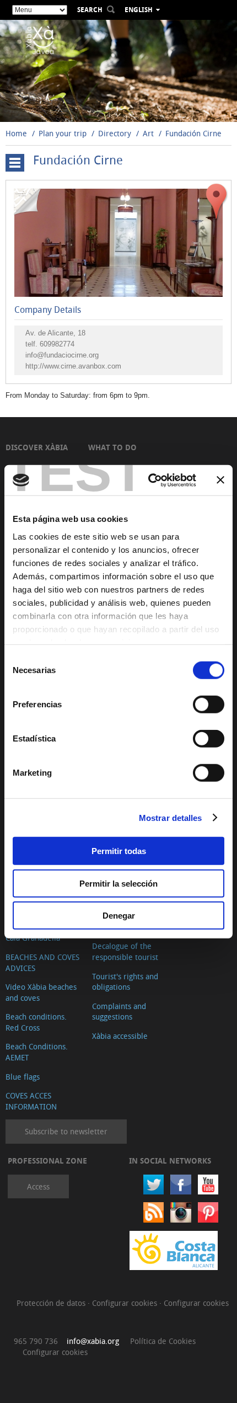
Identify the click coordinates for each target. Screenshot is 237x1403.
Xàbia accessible (120, 1036)
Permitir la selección (118, 883)
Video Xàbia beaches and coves (41, 992)
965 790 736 (36, 1341)
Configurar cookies (125, 1303)
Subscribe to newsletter (66, 1131)
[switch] (208, 704)
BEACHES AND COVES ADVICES (42, 962)
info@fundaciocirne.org (62, 355)
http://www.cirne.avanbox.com (73, 366)
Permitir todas (118, 851)
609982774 (57, 344)
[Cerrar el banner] (220, 480)
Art (149, 133)
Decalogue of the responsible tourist (125, 951)
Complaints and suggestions (119, 1011)
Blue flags (23, 1076)
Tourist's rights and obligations (125, 982)
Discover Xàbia (37, 447)
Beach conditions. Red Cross (36, 1022)
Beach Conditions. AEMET (37, 1052)
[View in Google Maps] (216, 201)
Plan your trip (63, 133)
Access (38, 1186)
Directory (114, 133)
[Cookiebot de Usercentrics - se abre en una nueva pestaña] (149, 480)
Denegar (119, 915)
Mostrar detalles (170, 817)
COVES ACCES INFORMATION (31, 1101)
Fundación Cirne (193, 133)
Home (16, 133)
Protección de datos (52, 1303)
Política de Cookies (163, 1341)
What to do (112, 447)
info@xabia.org (93, 1341)
